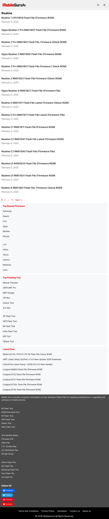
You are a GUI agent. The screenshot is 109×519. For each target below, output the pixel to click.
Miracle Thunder (10, 282)
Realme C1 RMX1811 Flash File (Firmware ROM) (28, 127)
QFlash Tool (8, 341)
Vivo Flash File (7, 473)
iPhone (6, 236)
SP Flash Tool (9, 316)
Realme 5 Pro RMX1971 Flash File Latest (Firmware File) (33, 114)
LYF (4, 244)
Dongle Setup (7, 454)
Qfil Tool (6, 336)
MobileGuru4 (49, 516)
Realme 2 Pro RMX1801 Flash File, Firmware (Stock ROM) (34, 42)
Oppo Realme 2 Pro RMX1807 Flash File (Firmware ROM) (33, 30)
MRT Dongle (8, 293)
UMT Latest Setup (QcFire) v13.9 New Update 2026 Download (32, 359)
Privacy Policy (47, 511)
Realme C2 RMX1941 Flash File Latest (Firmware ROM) (32, 139)
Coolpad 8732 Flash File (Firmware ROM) (22, 374)
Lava (5, 270)
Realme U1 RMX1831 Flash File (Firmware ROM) (28, 175)
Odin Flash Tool (10, 331)
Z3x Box (7, 308)
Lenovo (6, 259)
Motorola (7, 265)
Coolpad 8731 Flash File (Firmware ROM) (22, 379)
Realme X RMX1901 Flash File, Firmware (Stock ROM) (31, 187)
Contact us (75, 511)
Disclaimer (62, 511)
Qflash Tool (6, 423)
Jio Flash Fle (6, 477)
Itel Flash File (7, 466)
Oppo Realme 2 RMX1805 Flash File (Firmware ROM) (31, 54)
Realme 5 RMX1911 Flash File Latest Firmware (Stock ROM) (35, 102)
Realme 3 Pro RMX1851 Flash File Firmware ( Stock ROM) (34, 66)
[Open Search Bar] (98, 5)
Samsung (7, 211)
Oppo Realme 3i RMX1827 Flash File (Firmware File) (30, 90)
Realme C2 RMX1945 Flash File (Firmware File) (28, 151)
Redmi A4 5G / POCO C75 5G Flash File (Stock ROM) (27, 354)
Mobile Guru (6, 397)
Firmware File (7, 439)
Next (19, 200)
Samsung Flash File (9, 470)
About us (87, 511)
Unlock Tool (8, 303)
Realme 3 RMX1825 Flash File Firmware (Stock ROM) (31, 78)
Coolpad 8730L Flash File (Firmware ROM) (22, 384)
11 (12, 200)
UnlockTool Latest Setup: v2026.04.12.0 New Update (27, 364)
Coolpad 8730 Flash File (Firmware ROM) (22, 389)
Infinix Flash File (8, 462)
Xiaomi (6, 216)
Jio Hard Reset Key (9, 450)
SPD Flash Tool (10, 321)
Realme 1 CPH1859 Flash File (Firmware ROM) (27, 17)
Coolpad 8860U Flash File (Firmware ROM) (22, 369)
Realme (6, 231)
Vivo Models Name (9, 435)
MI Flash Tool (9, 326)
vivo (5, 221)
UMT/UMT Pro (9, 287)
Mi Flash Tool (7, 408)
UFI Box (6, 298)
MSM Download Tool (10, 412)
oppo (5, 226)
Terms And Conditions (28, 511)
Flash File (5, 443)
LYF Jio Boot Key (8, 446)
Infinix (5, 249)
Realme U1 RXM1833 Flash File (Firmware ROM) (28, 163)
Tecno (6, 254)
